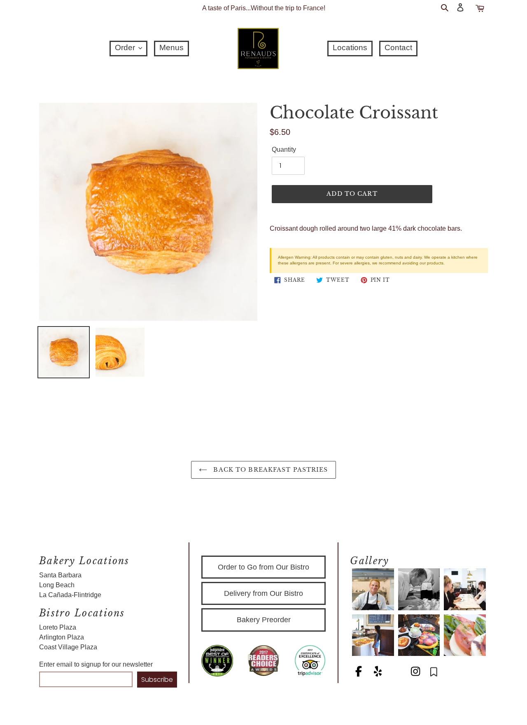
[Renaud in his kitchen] (373, 589)
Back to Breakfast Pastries (269, 469)
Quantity (284, 149)
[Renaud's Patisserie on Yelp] (378, 672)
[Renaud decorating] (419, 589)
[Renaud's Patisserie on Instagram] (416, 672)
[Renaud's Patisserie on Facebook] (359, 672)
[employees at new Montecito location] (465, 589)
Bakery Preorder (264, 620)
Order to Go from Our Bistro (263, 567)
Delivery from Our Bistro (263, 593)
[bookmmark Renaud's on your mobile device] (433, 672)
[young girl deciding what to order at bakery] (373, 635)
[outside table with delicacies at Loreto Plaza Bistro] (419, 635)
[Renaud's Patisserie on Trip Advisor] (397, 672)
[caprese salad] (465, 635)
